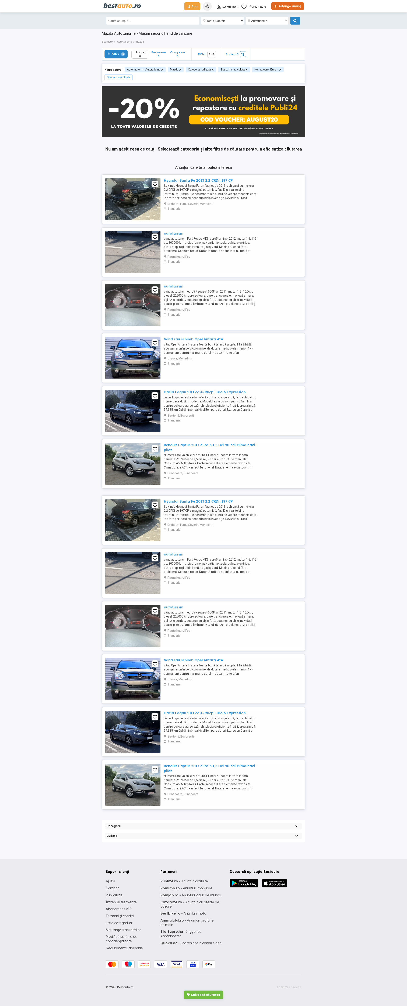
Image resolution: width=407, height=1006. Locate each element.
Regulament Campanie (124, 948)
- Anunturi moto (183, 913)
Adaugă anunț (289, 6)
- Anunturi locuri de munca (190, 895)
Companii (177, 54)
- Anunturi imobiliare (186, 888)
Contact (112, 888)
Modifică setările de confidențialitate (121, 938)
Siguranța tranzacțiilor (123, 930)
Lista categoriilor (119, 923)
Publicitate (114, 895)
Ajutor (110, 881)
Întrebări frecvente (121, 902)
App (194, 6)
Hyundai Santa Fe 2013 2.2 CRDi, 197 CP (198, 180)
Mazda (174, 69)
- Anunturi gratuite (184, 881)
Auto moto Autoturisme (143, 69)
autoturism (173, 233)
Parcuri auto (258, 6)
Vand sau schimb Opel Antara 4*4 (193, 339)
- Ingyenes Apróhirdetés (180, 933)
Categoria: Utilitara (199, 69)
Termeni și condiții (120, 916)
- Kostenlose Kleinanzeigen (191, 943)
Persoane (158, 54)
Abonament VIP (119, 909)
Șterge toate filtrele (118, 77)
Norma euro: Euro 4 (266, 69)
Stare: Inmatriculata (232, 69)
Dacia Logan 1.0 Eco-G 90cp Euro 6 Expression (205, 392)
